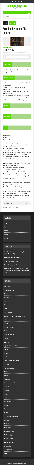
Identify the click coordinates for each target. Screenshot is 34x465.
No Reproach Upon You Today (11, 150)
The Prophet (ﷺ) (8, 435)
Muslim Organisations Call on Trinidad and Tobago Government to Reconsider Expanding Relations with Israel (16, 157)
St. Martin (6, 412)
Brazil (5, 308)
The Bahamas (7, 424)
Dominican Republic (9, 334)
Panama (6, 394)
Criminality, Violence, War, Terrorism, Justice (15, 316)
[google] (18, 1)
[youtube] (21, 1)
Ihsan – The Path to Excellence (11, 360)
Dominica (6, 331)
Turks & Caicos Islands (9, 442)
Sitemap (6, 234)
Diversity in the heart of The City (14, 100)
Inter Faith (6, 364)
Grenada (6, 349)
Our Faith (10, 47)
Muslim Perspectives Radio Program (13, 148)
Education (6, 342)
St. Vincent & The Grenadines (11, 416)
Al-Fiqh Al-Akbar (8, 49)
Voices (5, 453)
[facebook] (12, 1)
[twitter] (15, 1)
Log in (4, 133)
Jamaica (6, 372)
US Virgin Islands (8, 450)
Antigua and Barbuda (9, 290)
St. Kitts (6, 405)
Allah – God (7, 286)
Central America (8, 312)
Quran (5, 398)
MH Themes (24, 463)
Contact (6, 238)
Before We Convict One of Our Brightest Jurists (17, 152)
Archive (6, 231)
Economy (6, 338)
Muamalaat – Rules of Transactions (12, 383)
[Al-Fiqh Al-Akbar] (17, 44)
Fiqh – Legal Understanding (10, 346)
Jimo (4, 96)
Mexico (6, 375)
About (5, 227)
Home (5, 223)
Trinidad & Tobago (8, 438)
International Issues (9, 368)
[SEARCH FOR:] (17, 16)
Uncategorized (7, 446)
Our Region (6, 390)
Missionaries (7, 379)
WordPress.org (7, 139)
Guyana (6, 353)
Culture (6, 323)
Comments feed (7, 137)
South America (7, 401)
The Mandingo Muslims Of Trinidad (18, 96)
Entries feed (6, 135)
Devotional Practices (9, 327)
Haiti (5, 357)
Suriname (6, 420)
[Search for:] (17, 57)
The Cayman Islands (9, 427)
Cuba (5, 320)
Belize (5, 301)
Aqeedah (5, 47)
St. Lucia (6, 409)
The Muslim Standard (9, 431)
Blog (5, 305)
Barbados (6, 297)
